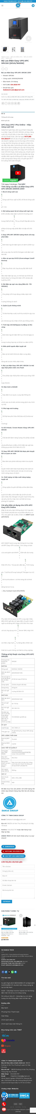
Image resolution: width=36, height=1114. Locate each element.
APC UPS (6, 99)
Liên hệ (12, 1107)
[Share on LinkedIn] (18, 103)
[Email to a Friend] (12, 103)
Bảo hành (4, 1008)
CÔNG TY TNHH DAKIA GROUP (12, 815)
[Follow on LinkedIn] (15, 972)
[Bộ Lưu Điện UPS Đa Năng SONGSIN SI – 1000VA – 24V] (9, 921)
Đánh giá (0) (5, 120)
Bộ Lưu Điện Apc (14, 99)
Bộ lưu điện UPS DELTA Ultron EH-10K (26, 933)
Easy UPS (9, 58)
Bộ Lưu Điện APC (12, 96)
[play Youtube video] (18, 173)
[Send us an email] (9, 972)
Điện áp (3, 698)
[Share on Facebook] (6, 103)
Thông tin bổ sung (7, 117)
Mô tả (3, 113)
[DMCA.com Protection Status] (24, 1095)
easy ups (21, 99)
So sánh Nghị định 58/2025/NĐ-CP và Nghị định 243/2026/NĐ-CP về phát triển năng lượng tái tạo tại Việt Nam (18, 985)
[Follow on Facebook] (2, 972)
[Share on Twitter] (9, 103)
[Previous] (4, 28)
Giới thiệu (18, 1107)
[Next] (31, 28)
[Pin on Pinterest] (15, 103)
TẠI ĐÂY (21, 184)
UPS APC (31, 99)
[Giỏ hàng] (33, 5)
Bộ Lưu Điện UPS (16, 56)
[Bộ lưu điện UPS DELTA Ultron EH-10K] (27, 921)
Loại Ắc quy (5, 728)
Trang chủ (5, 56)
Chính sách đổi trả (7, 1020)
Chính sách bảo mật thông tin (11, 1024)
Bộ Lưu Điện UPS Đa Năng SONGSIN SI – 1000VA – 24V (7, 934)
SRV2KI (27, 99)
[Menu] (2, 5)
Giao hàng (4, 1016)
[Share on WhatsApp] (2, 103)
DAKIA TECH (5, 836)
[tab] (18, 113)
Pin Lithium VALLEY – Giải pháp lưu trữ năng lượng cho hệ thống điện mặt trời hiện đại (16, 997)
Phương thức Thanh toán (10, 1012)
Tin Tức (24, 1107)
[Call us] (12, 972)
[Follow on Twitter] (6, 972)
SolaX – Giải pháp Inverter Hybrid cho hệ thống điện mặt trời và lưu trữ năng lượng (17, 992)
